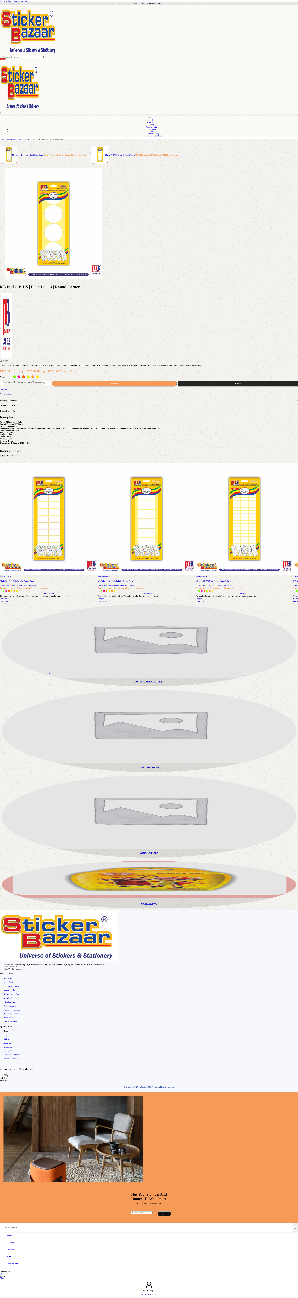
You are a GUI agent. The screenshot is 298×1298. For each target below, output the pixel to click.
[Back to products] (90, 153)
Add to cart (114, 383)
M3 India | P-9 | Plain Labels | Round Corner (18, 581)
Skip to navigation (7, 1)
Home (2, 140)
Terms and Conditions (154, 136)
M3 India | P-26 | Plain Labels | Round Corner (214, 581)
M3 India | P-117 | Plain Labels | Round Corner (119, 155)
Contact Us (154, 132)
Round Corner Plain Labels (26, 586)
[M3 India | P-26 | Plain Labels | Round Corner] (244, 517)
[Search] (295, 1227)
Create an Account (149, 1295)
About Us (153, 130)
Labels (14, 140)
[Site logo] (29, 55)
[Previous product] (1, 144)
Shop (8, 140)
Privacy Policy (153, 134)
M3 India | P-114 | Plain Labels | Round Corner (28, 155)
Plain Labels (22, 140)
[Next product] (92, 144)
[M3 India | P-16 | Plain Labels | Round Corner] (147, 517)
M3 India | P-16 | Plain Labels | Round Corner (116, 581)
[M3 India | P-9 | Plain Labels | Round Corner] (49, 517)
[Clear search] (294, 57)
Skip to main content (21, 1)
